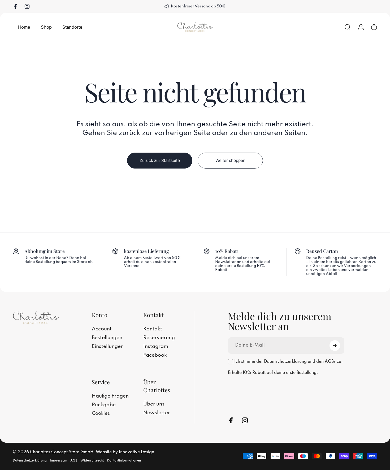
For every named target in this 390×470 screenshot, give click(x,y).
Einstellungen (108, 346)
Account (102, 329)
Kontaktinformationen (124, 460)
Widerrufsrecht (92, 460)
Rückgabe (104, 405)
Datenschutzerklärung (30, 460)
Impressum (58, 460)
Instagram (155, 346)
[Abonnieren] (335, 345)
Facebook (155, 355)
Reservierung (159, 337)
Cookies (101, 413)
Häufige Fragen (110, 396)
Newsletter (156, 413)
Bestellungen (107, 337)
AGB (73, 460)
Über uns (153, 404)
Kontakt (152, 329)
